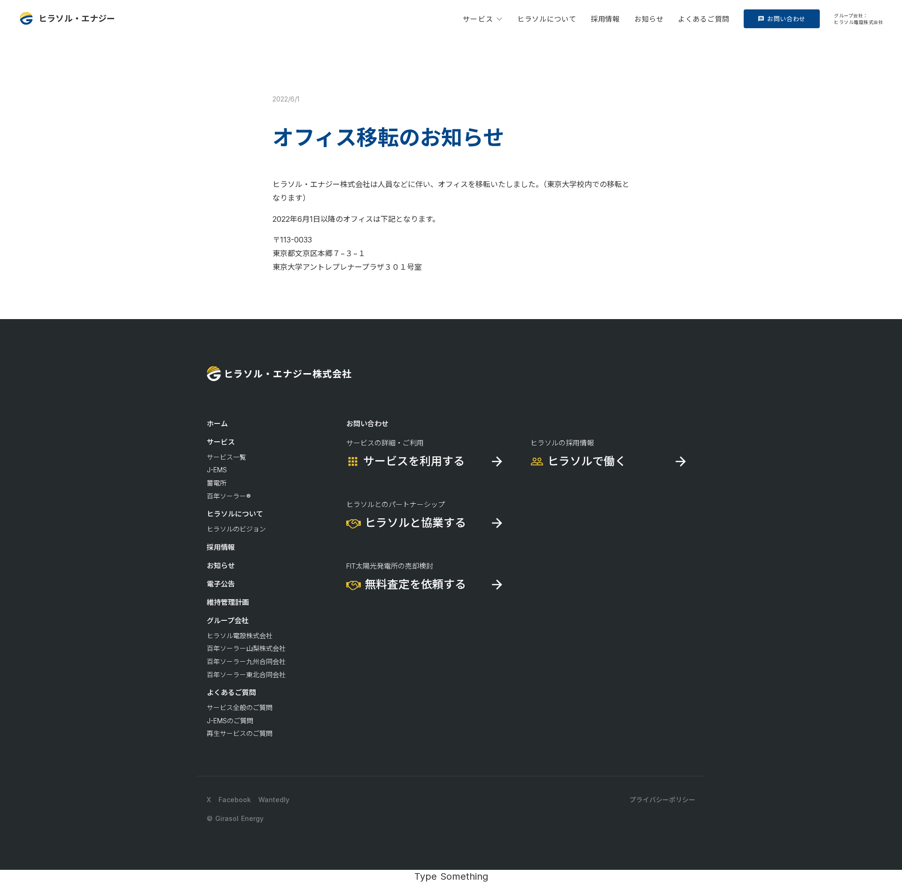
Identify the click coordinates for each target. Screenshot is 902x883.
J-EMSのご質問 (230, 721)
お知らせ (649, 19)
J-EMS (217, 470)
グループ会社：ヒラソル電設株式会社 (858, 19)
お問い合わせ (367, 423)
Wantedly (273, 800)
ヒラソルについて (546, 19)
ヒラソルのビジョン (236, 529)
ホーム (217, 423)
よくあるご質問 (704, 19)
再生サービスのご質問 (239, 733)
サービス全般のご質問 (239, 707)
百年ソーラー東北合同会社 (246, 675)
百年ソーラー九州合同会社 (246, 661)
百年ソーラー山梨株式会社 (246, 648)
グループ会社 (228, 620)
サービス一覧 (226, 457)
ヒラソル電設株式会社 (239, 636)
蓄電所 (216, 483)
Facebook (234, 800)
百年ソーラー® (229, 496)
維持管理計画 (228, 602)
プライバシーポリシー (662, 800)
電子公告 (221, 583)
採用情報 (605, 19)
